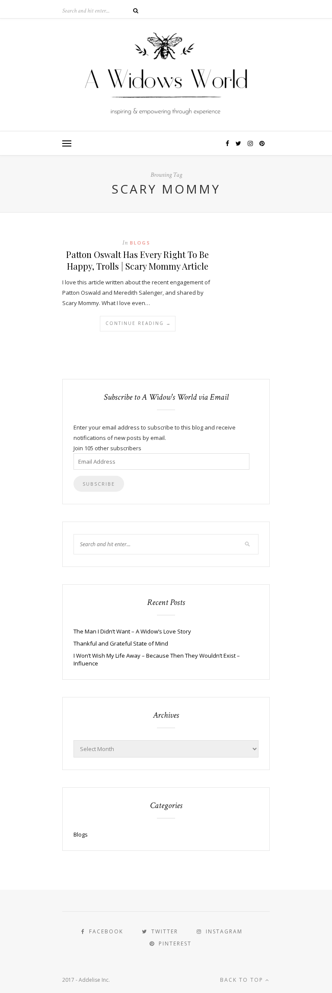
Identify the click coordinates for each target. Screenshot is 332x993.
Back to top (242, 979)
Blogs (140, 242)
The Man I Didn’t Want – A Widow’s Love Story (132, 631)
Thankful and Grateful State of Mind (120, 643)
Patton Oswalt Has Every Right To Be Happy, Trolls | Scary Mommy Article (137, 260)
